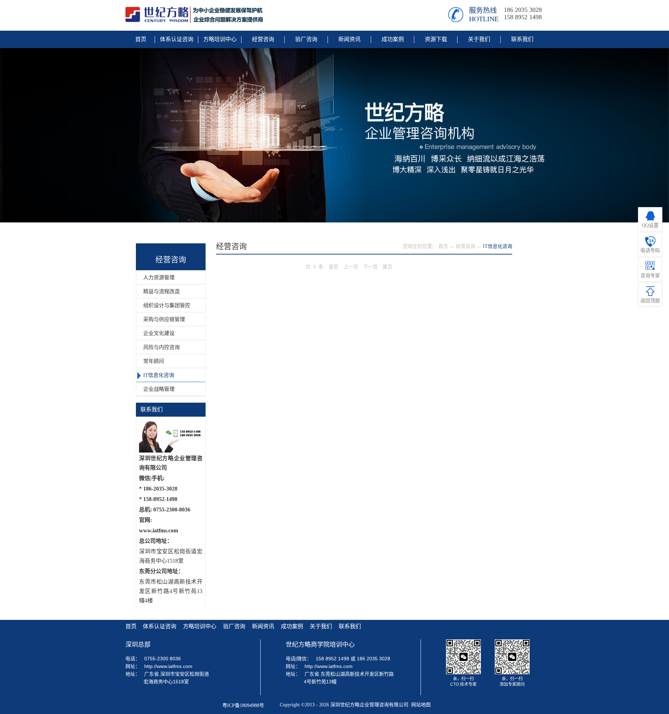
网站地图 (419, 704)
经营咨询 (465, 246)
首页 (333, 266)
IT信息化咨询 (497, 246)
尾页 (387, 266)
